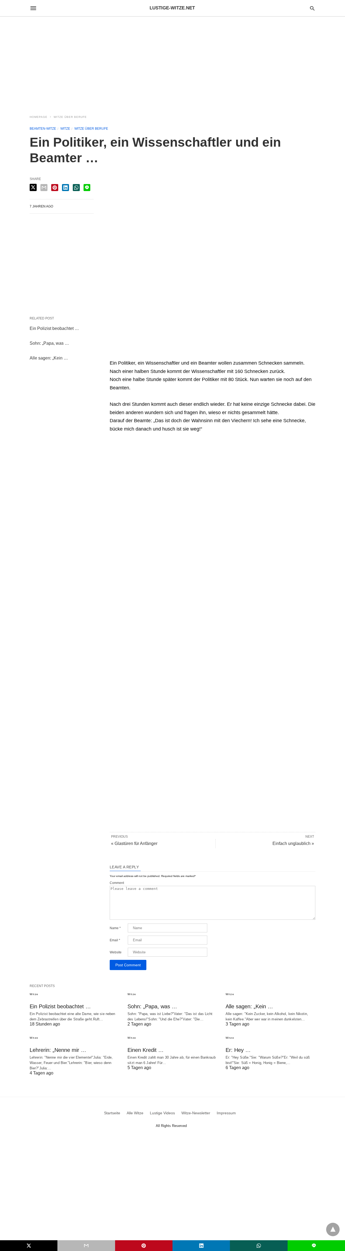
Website (116, 952)
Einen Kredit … (145, 1050)
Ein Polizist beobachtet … (54, 328)
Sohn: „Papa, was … (49, 343)
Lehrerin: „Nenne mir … (58, 1050)
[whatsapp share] (76, 187)
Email (115, 940)
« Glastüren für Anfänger (134, 843)
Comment (117, 882)
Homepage (38, 116)
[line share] (87, 187)
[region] (172, 62)
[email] (86, 1245)
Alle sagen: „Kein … (49, 358)
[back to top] (333, 1229)
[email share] (43, 187)
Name (115, 928)
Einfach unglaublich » (293, 843)
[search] (312, 8)
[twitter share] (33, 187)
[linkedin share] (65, 187)
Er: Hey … (238, 1050)
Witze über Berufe (70, 116)
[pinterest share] (54, 187)
